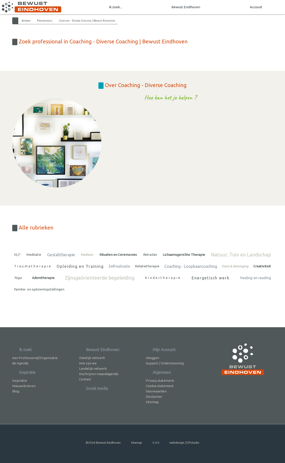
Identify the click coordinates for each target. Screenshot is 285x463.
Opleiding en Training (80, 266)
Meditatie (33, 254)
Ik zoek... (115, 7)
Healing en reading (255, 278)
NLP (17, 255)
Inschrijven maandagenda (98, 374)
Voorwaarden (156, 391)
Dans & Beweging (235, 266)
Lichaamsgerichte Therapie (184, 254)
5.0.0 (156, 442)
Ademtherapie (43, 278)
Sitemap (152, 402)
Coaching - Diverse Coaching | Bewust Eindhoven (87, 20)
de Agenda (20, 363)
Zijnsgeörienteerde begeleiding (99, 277)
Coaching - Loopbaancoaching (190, 266)
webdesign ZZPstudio (184, 442)
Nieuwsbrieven (24, 386)
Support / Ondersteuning (165, 363)
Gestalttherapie (61, 254)
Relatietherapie (147, 266)
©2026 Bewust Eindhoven (103, 442)
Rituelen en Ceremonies (118, 254)
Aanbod (26, 20)
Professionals (44, 20)
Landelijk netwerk (93, 368)
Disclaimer (154, 396)
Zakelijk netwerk (92, 358)
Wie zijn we (88, 363)
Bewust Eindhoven (185, 7)
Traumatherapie (33, 266)
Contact (85, 379)
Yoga (18, 278)
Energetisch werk (210, 278)
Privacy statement (160, 380)
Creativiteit (262, 266)
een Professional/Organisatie (35, 358)
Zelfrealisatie (119, 266)
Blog (15, 391)
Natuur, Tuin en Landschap (241, 254)
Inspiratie (19, 380)
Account (256, 7)
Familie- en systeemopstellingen (39, 289)
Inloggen (152, 358)
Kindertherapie (163, 278)
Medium (87, 254)
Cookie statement (160, 386)
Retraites (150, 254)
